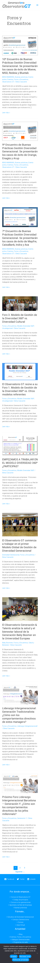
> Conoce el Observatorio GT (20, 897)
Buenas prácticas (21, 77)
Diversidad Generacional (10, 555)
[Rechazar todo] (37, 953)
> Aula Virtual (20, 925)
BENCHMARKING (8, 77)
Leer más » (6, 112)
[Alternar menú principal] (37, 5)
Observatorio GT (8, 82)
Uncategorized (7, 328)
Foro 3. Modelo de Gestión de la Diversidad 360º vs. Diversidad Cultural (19, 318)
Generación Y (22, 818)
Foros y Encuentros (21, 79)
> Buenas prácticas (20, 908)
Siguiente (20, 872)
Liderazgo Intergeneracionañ (27, 726)
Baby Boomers (7, 643)
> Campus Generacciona (20, 920)
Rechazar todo (25, 956)
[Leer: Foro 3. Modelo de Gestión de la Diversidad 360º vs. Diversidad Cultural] (20, 304)
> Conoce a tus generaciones (20, 902)
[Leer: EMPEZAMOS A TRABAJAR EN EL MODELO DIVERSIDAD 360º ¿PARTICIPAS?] (20, 445)
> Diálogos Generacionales (20, 940)
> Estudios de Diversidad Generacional (20, 917)
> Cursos (20, 922)
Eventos (10, 79)
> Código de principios (20, 900)
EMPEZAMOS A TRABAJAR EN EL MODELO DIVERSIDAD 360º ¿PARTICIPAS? (20, 463)
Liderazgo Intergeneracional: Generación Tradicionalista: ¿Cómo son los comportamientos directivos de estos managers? (19, 715)
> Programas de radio (20, 942)
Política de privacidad (20, 960)
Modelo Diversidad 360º (25, 326)
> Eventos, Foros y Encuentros (20, 937)
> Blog (20, 934)
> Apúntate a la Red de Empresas (20, 905)
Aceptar (14, 956)
